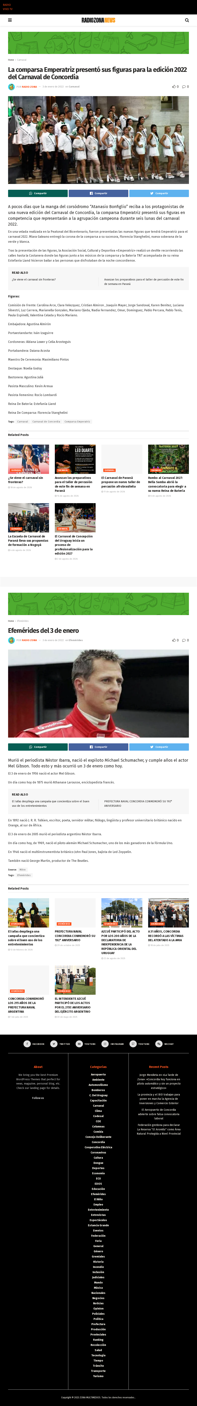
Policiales (98, 1313)
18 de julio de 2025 (159, 945)
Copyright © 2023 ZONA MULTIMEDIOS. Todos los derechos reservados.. (98, 1397)
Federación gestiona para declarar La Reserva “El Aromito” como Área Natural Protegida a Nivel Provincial (159, 1129)
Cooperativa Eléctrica (98, 1147)
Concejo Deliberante (98, 1137)
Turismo (98, 1376)
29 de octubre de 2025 (68, 945)
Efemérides (23, 621)
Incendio (98, 1267)
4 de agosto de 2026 (20, 550)
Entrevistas (98, 1215)
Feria (98, 1241)
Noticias (98, 1303)
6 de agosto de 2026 (160, 496)
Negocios (98, 1298)
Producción (98, 1329)
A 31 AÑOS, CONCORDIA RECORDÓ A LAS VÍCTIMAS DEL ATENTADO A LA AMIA (166, 936)
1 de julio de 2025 (19, 1017)
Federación (98, 1235)
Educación (98, 1189)
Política (98, 1319)
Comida (98, 1131)
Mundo (98, 1282)
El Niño (98, 1199)
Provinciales (98, 1334)
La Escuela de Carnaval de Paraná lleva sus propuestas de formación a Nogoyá (28, 541)
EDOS (98, 1183)
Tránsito (98, 1365)
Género (98, 1251)
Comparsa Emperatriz (77, 421)
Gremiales (98, 1256)
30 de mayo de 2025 (67, 1017)
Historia (98, 1261)
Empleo (98, 1204)
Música (98, 1287)
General (98, 1246)
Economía (98, 1173)
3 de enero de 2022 (53, 86)
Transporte (98, 1371)
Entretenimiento (98, 1209)
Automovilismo (98, 1085)
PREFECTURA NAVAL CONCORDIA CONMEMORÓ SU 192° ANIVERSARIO (75, 936)
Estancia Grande (98, 1225)
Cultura (98, 1157)
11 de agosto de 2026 (114, 491)
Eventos (98, 1230)
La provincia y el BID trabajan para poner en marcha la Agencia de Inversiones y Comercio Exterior (159, 1099)
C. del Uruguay (98, 1095)
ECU (98, 1178)
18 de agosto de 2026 (21, 487)
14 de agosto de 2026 (67, 496)
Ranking (98, 1339)
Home (11, 60)
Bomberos (98, 1090)
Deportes (98, 1168)
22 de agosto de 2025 (114, 958)
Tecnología (98, 1355)
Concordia (98, 1142)
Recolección (98, 1345)
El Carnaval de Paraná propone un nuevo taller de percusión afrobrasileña (120, 482)
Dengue (98, 1163)
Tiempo (98, 1360)
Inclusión (98, 1272)
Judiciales (98, 1277)
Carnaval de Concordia (46, 421)
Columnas (98, 1126)
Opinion (98, 1308)
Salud (98, 1350)
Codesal (98, 1116)
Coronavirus (98, 1152)
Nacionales (98, 1293)
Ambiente (98, 1079)
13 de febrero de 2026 (21, 950)
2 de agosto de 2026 (67, 559)
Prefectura (98, 1324)
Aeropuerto (98, 1074)
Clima (98, 1111)
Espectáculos (98, 1220)
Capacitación (98, 1100)
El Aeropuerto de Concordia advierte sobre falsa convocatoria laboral (158, 1114)
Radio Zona (29, 86)
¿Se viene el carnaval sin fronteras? (34, 279)
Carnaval (21, 60)
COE (98, 1121)
